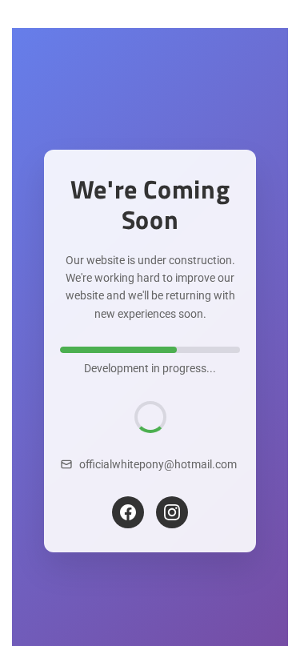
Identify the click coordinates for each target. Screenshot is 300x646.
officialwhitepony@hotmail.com (158, 464)
